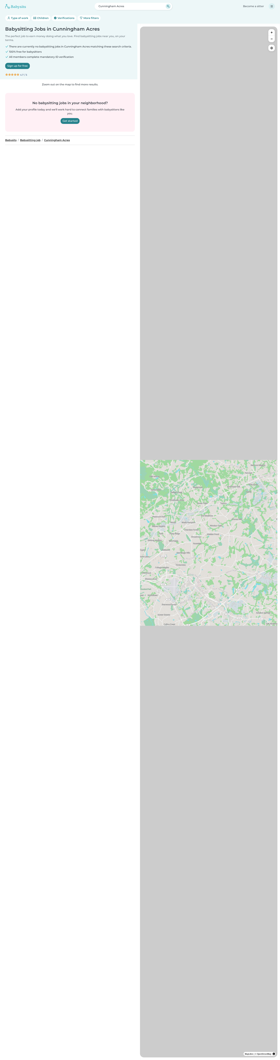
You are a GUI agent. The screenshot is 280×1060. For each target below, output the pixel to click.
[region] (208, 542)
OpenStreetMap (264, 1053)
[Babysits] (15, 6)
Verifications (65, 18)
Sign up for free (17, 65)
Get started (70, 120)
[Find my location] (271, 48)
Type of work (19, 18)
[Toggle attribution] (274, 1054)
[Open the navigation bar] (272, 6)
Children (42, 18)
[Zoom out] (271, 39)
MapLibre (249, 1053)
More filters (91, 18)
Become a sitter (253, 6)
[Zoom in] (271, 32)
